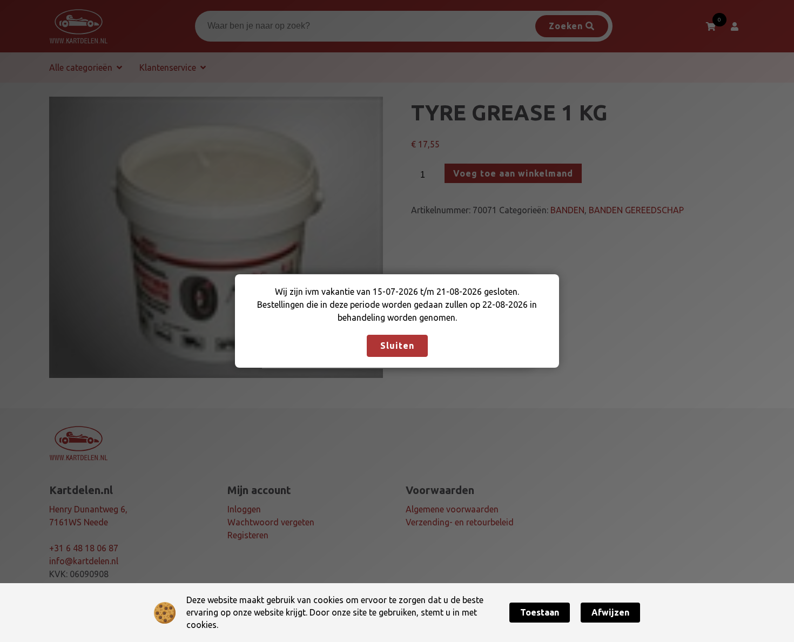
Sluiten (397, 345)
